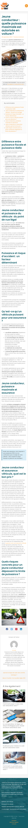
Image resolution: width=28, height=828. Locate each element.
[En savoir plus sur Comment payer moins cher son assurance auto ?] (14, 696)
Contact (14, 824)
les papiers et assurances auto (15, 84)
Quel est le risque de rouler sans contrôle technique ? (14, 673)
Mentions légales (14, 822)
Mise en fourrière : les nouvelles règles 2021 (14, 678)
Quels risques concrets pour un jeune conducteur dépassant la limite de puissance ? (13, 129)
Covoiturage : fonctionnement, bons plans (14, 809)
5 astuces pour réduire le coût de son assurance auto (13, 747)
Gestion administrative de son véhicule (13, 806)
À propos (14, 820)
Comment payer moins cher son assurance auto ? (13, 705)
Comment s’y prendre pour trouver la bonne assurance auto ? (12, 767)
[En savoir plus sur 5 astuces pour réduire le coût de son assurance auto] (14, 738)
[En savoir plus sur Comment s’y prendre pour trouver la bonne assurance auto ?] (14, 758)
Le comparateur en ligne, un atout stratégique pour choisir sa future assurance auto (13, 725)
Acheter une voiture (7, 801)
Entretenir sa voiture (7, 804)
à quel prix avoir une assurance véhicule (15, 543)
